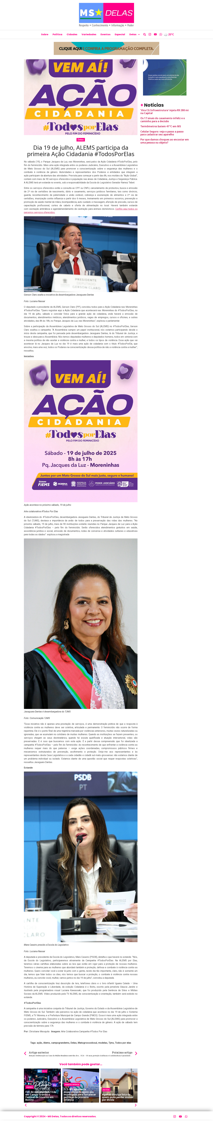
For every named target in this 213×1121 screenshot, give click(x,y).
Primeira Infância (72, 1084)
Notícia (106, 1089)
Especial (120, 34)
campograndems (60, 1042)
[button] (144, 34)
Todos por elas (123, 1042)
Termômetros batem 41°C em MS (160, 126)
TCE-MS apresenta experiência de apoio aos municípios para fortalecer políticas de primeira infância (80, 1094)
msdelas (102, 1042)
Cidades (72, 34)
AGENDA (29, 1087)
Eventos (105, 34)
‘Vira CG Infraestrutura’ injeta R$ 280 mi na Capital (164, 112)
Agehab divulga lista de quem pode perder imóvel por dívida (117, 1097)
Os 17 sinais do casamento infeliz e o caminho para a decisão (162, 120)
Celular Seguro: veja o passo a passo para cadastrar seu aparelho (162, 133)
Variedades (89, 34)
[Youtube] (155, 34)
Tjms (111, 1042)
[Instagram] (150, 34)
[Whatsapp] (161, 34)
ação (39, 1042)
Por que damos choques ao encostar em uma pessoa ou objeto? (164, 141)
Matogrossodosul (87, 1042)
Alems (46, 1042)
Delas (132, 34)
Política (57, 34)
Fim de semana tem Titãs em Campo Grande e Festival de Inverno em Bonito (40, 1095)
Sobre (44, 34)
